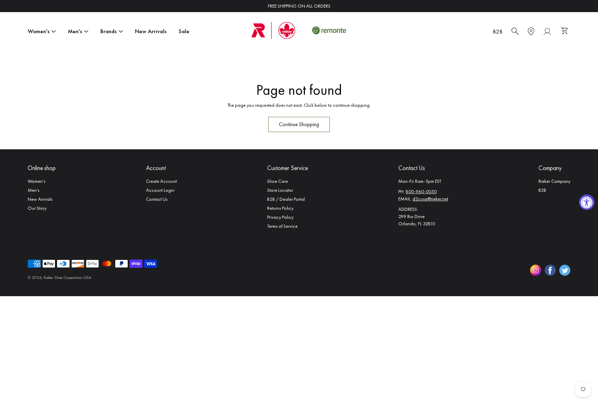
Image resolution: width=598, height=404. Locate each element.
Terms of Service (282, 226)
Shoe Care (277, 181)
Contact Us (156, 199)
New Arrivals (150, 31)
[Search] (515, 31)
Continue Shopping (299, 124)
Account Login (160, 190)
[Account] (547, 31)
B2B (497, 31)
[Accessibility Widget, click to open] (587, 202)
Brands (108, 31)
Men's (75, 31)
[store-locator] (531, 31)
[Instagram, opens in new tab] (535, 270)
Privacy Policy (280, 217)
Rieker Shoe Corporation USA (67, 277)
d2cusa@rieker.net (430, 199)
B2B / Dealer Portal (286, 199)
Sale (184, 31)
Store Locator (280, 190)
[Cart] (565, 31)
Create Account (161, 181)
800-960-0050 (421, 191)
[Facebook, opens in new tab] (550, 270)
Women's (38, 31)
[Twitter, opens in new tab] (564, 270)
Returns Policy (280, 208)
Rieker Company (554, 181)
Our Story (37, 208)
